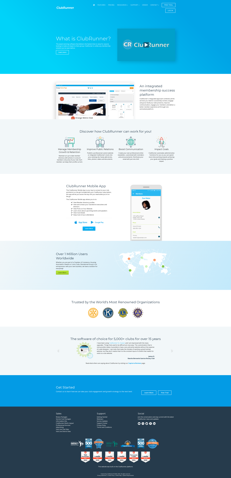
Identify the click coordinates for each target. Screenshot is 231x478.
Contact (154, 5)
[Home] (94, 5)
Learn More (89, 229)
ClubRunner (110, 474)
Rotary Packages (61, 417)
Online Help (119, 475)
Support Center (102, 423)
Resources (122, 5)
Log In (170, 10)
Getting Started (102, 417)
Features (101, 5)
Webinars (100, 419)
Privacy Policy (101, 425)
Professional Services (63, 425)
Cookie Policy (110, 475)
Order (145, 5)
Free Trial (168, 5)
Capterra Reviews (134, 363)
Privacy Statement (101, 475)
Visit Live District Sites (63, 431)
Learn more (62, 52)
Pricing (111, 5)
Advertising (60, 427)
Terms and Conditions (104, 427)
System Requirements (128, 475)
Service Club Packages (63, 419)
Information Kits (61, 421)
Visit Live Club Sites (62, 429)
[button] (146, 216)
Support (134, 5)
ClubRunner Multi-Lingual (65, 423)
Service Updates (102, 421)
